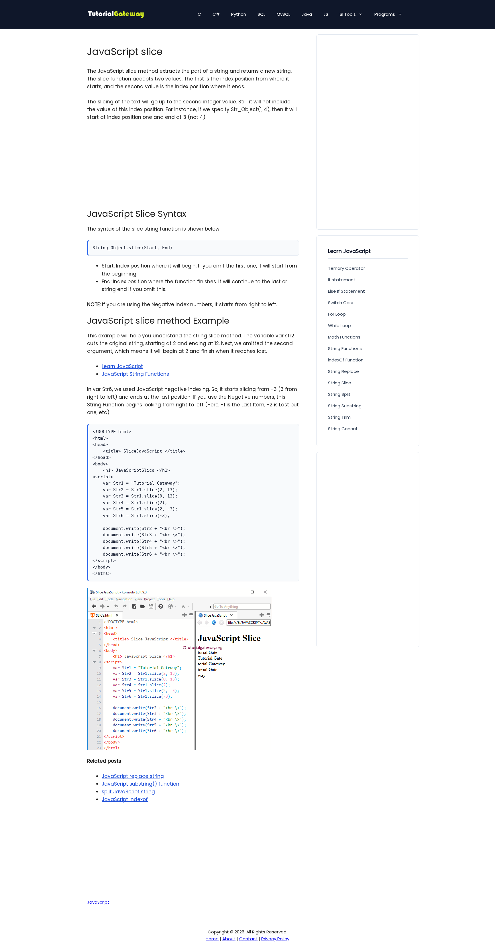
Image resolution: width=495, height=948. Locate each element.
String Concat (343, 429)
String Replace (343, 371)
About (228, 939)
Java (307, 14)
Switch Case (341, 303)
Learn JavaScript (122, 366)
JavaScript (98, 902)
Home (212, 939)
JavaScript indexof (125, 799)
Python (238, 14)
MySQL (283, 14)
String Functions (345, 348)
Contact (248, 939)
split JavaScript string (128, 791)
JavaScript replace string (133, 776)
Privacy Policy (275, 939)
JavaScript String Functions (135, 374)
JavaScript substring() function (140, 783)
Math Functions (344, 337)
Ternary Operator (346, 268)
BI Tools (348, 14)
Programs (384, 14)
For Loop (337, 314)
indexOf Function (346, 360)
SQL (261, 14)
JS (325, 14)
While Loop (339, 325)
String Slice (339, 383)
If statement (341, 280)
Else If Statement (346, 291)
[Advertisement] (193, 169)
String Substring (345, 406)
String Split (339, 394)
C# (216, 14)
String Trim (339, 417)
